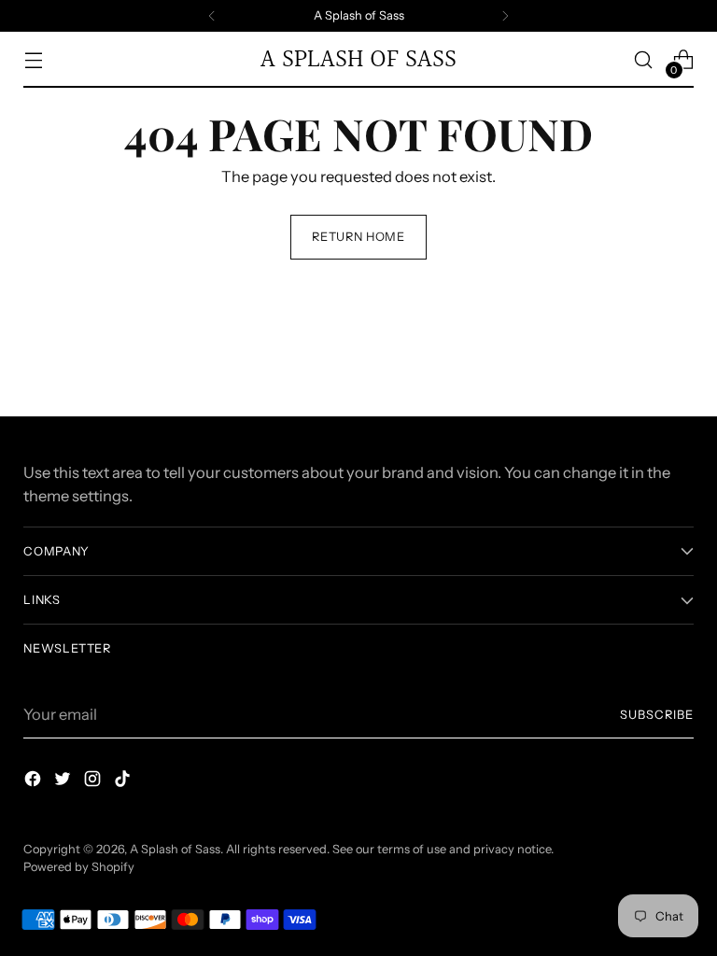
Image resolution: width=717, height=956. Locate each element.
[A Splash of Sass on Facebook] (34, 781)
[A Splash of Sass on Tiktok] (124, 781)
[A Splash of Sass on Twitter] (64, 781)
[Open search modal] (644, 60)
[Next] (505, 16)
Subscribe (657, 715)
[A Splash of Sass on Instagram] (94, 781)
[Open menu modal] (33, 60)
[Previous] (211, 16)
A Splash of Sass (175, 849)
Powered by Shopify (78, 867)
